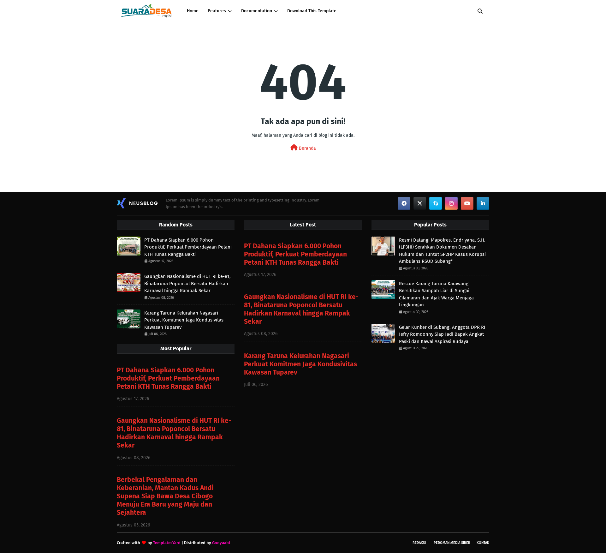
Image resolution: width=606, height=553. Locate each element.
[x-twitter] (419, 203)
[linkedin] (483, 203)
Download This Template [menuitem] (311, 11)
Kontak (483, 543)
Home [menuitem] (193, 11)
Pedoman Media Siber (452, 543)
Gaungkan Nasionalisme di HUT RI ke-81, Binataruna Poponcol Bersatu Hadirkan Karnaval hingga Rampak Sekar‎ (187, 283)
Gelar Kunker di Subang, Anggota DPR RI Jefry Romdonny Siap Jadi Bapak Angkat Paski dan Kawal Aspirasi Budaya (442, 334)
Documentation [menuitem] (256, 11)
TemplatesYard (167, 542)
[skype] (435, 203)
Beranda (307, 148)
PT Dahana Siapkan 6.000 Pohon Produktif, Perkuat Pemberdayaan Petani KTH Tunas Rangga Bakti (188, 247)
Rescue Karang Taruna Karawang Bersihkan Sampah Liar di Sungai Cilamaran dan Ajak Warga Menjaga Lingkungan (436, 294)
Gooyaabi (221, 542)
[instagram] (451, 203)
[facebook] (404, 203)
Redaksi (419, 543)
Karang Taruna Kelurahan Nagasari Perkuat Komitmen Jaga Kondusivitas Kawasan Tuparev (183, 320)
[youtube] (467, 203)
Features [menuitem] (217, 11)
